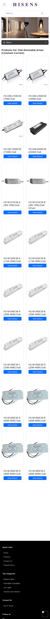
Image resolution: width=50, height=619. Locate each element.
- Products (6, 557)
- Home (5, 553)
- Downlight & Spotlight (11, 583)
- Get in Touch (8, 606)
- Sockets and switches (11, 592)
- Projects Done (8, 565)
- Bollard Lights (8, 579)
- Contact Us (7, 561)
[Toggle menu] (4, 4)
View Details (12, 103)
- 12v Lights (7, 587)
